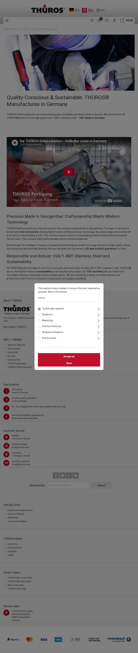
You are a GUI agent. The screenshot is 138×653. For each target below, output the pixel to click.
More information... (58, 291)
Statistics (47, 314)
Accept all (69, 356)
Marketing (47, 320)
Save (69, 363)
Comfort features (51, 326)
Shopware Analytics (52, 332)
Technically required (53, 308)
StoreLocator (49, 338)
